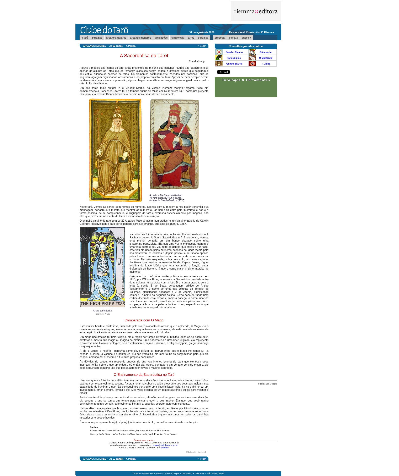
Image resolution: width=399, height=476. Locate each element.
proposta (220, 37)
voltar (203, 46)
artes (191, 37)
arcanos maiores (116, 37)
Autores (165, 447)
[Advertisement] (246, 412)
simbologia (177, 37)
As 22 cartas (116, 46)
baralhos (97, 37)
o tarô (84, 37)
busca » (246, 37)
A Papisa (130, 46)
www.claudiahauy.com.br (165, 445)
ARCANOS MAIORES (94, 46)
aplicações (161, 37)
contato (233, 37)
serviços (203, 37)
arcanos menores (140, 37)
